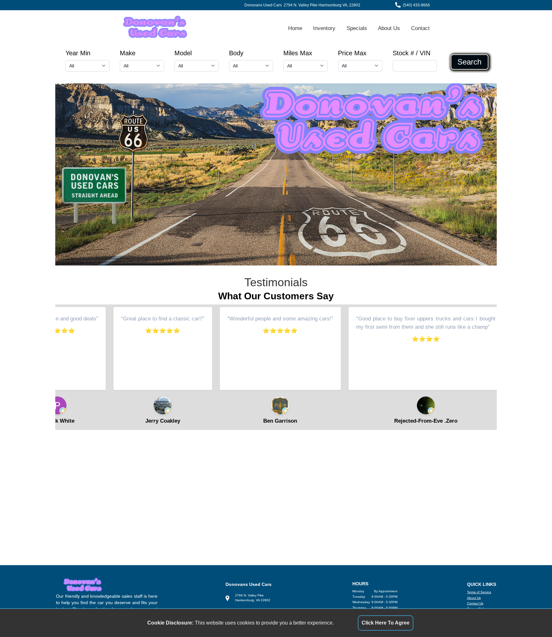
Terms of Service (479, 592)
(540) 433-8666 (416, 5)
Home (295, 28)
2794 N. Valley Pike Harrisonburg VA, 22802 (322, 5)
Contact (420, 28)
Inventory (324, 28)
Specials (357, 28)
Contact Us (475, 603)
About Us (389, 28)
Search (469, 62)
